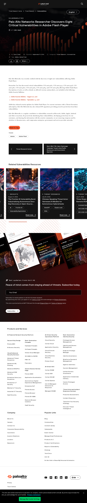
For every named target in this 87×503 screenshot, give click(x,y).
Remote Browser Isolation (30, 401)
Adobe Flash (23, 57)
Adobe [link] (12, 136)
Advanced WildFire (13, 368)
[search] (82, 4)
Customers (11, 432)
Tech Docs (48, 453)
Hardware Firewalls (31, 346)
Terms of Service (56, 303)
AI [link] (10, 207)
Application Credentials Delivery (71, 377)
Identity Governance (70, 356)
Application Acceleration (33, 377)
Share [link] (24, 61)
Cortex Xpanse (50, 380)
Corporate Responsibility (15, 429)
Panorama (28, 363)
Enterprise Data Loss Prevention (14, 378)
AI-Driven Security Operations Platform (52, 335)
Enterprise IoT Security (12, 383)
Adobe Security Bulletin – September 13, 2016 (25, 100)
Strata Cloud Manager (32, 352)
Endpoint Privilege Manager (69, 351)
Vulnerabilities (71, 54)
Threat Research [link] (29, 11)
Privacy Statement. (60, 299)
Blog (46, 418)
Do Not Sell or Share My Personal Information (59, 460)
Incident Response (69, 398)
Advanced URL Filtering (12, 364)
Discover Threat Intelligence (68, 407)
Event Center (49, 432)
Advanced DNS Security (12, 373)
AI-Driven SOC (49, 366)
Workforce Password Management (70, 360)
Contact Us (11, 425)
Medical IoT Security (14, 388)
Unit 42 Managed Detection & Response (50, 385)
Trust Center (11, 486)
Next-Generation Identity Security (69, 335)
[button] (25, 61)
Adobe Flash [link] (23, 136)
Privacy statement (34, 495)
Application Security (51, 347)
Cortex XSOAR (50, 377)
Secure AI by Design (14, 340)
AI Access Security (13, 347)
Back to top (14, 128)
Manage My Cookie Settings (30, 499)
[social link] (46, 477)
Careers (10, 422)
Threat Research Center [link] (15, 11)
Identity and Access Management (69, 346)
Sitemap (47, 450)
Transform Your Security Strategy (71, 402)
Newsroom (10, 443)
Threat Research (61, 54)
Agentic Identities (69, 364)
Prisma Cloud (49, 361)
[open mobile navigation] (5, 4)
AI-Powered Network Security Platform (20, 335)
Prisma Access (30, 389)
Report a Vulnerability (52, 446)
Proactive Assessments (71, 394)
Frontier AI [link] (19, 207)
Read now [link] (29, 215)
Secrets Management (70, 368)
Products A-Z (49, 439)
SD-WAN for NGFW (31, 356)
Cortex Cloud (49, 343)
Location (10, 439)
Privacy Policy (44, 303)
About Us (10, 418)
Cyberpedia (48, 429)
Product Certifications (52, 443)
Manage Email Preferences (53, 436)
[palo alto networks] (44, 4)
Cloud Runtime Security (50, 356)
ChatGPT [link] (47, 207)
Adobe (17, 57)
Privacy (9, 482)
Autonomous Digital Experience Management (33, 381)
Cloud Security (50, 340)
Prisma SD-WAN (30, 396)
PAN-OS (27, 359)
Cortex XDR (49, 373)
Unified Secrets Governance (68, 372)
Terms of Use (36, 299)
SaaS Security (11, 395)
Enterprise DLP (30, 386)
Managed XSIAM (50, 391)
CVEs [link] (45, 211)
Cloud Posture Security (50, 351)
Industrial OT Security (14, 391)
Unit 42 (47, 457)
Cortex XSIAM (49, 370)
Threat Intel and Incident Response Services (71, 390)
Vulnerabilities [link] (41, 11)
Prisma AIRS (11, 344)
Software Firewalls (31, 349)
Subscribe (11, 311)
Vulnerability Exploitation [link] (18, 211)
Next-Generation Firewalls (30, 341)
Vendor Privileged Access (69, 383)
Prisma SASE (29, 374)
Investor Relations (13, 436)
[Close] (83, 493)
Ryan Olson (17, 54)
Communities (49, 422)
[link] (16, 18)
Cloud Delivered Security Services (13, 354)
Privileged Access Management (69, 341)
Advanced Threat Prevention (13, 359)
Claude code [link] (58, 207)
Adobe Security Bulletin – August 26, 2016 (24, 97)
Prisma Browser (30, 393)
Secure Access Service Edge (32, 369)
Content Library (50, 425)
